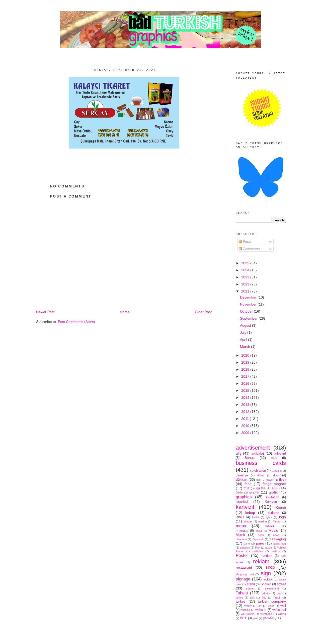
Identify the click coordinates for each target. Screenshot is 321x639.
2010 (245, 426)
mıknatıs (242, 530)
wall (283, 606)
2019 (245, 362)
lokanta (248, 521)
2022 (245, 284)
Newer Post (45, 312)
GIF (275, 488)
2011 (245, 419)
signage (243, 579)
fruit (246, 488)
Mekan (277, 521)
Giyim (239, 492)
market (262, 521)
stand (251, 584)
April (244, 339)
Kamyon (271, 502)
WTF (243, 618)
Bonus (250, 458)
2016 (245, 383)
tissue (239, 597)
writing (282, 613)
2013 (245, 405)
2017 (245, 376)
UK (260, 605)
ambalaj (257, 453)
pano (260, 543)
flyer (282, 479)
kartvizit (245, 507)
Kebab (281, 508)
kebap (250, 513)
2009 (245, 433)
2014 (245, 398)
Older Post (203, 312)
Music (273, 530)
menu (241, 525)
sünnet (250, 588)
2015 (245, 390)
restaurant (244, 567)
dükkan (241, 479)
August (246, 325)
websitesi (279, 610)
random (267, 556)
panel (247, 543)
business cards (261, 463)
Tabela (242, 593)
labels (240, 517)
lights (269, 517)
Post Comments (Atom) (76, 322)
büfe (274, 458)
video (271, 605)
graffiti (254, 492)
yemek (268, 618)
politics (276, 551)
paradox (245, 547)
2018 (245, 369)
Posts (247, 241)
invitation (272, 497)
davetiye (242, 475)
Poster (242, 555)
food (248, 484)
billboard (280, 453)
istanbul (242, 502)
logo (282, 517)
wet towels (247, 613)
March (245, 347)
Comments (251, 249)
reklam (261, 561)
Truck (277, 597)
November (249, 304)
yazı (255, 618)
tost (252, 597)
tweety (248, 605)
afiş (238, 453)
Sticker (266, 584)
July (243, 332)
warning (245, 609)
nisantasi (241, 539)
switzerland (272, 588)
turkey (241, 601)
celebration (258, 470)
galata (260, 488)
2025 (245, 263)
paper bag (279, 543)
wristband (266, 613)
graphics (244, 497)
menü (269, 526)
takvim (266, 593)
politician (258, 551)
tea (279, 593)
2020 (245, 355)
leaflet (255, 517)
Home (124, 312)
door (276, 475)
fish (258, 479)
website (260, 610)
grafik (273, 492)
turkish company (272, 601)
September (249, 318)
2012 (245, 412)
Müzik (240, 535)
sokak (268, 579)
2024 (245, 270)
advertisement (253, 448)
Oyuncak (258, 539)
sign (266, 573)
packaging (278, 539)
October (247, 311)
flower (270, 479)
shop (270, 567)
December (249, 297)
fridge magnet (274, 484)
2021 (245, 291)
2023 (245, 277)
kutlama (273, 513)
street (281, 584)
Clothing (277, 470)
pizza (268, 547)
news (276, 534)
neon (261, 534)
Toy (264, 597)
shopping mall (245, 574)
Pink (257, 547)
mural (259, 530)
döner (260, 475)
